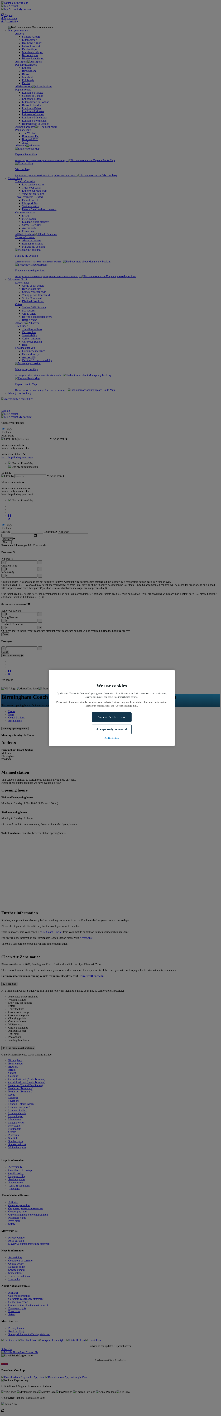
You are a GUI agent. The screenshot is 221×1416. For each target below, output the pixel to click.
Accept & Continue (112, 717)
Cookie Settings (111, 738)
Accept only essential (111, 729)
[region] (112, 708)
